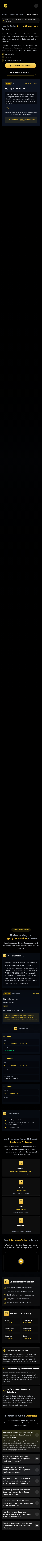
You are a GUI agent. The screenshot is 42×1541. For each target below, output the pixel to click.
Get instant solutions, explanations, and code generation (22, 120)
